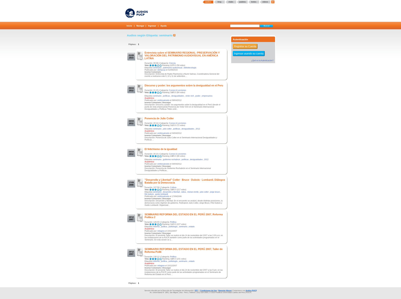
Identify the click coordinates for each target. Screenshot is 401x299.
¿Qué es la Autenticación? (262, 60)
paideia (242, 2)
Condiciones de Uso (208, 290)
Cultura (173, 187)
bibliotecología (190, 68)
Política (173, 222)
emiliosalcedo (163, 100)
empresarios (207, 96)
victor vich (189, 96)
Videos (265, 2)
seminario (157, 68)
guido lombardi (161, 194)
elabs (231, 2)
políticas (166, 96)
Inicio (129, 26)
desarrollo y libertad (171, 192)
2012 (198, 129)
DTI (196, 290)
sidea (183, 192)
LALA (150, 65)
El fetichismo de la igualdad (161, 149)
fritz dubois (149, 194)
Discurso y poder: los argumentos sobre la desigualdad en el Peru (184, 85)
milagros (161, 231)
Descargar (166, 102)
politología (173, 227)
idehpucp (161, 70)
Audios (208, 2)
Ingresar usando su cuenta (248, 53)
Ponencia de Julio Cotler (159, 118)
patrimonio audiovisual (172, 68)
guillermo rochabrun (171, 159)
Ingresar (152, 26)
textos (253, 2)
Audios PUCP (251, 290)
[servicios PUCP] (272, 1)
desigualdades (177, 96)
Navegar (140, 26)
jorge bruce (215, 192)
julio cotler (167, 129)
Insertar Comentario (153, 72)
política (164, 227)
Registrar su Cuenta (245, 46)
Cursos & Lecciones (177, 90)
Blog (219, 2)
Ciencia (172, 63)
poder (197, 96)
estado (192, 227)
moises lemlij (192, 192)
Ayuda (163, 26)
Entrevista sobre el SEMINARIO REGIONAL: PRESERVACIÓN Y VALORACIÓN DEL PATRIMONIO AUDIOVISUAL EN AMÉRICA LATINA (182, 55)
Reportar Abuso (225, 290)
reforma (156, 227)
